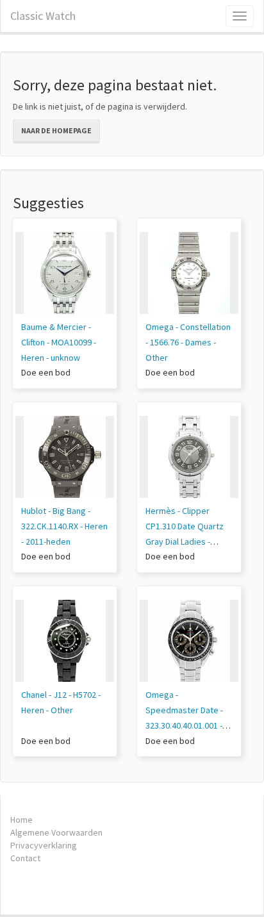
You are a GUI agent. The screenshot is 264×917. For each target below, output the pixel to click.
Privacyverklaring (43, 845)
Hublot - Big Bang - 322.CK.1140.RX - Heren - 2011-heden (64, 526)
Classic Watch (43, 15)
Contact (25, 858)
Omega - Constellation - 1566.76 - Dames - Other (188, 342)
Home (21, 819)
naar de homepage (56, 130)
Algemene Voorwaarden (56, 832)
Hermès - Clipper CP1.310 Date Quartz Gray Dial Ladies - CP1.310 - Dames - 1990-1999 (184, 541)
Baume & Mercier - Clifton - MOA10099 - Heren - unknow (58, 342)
